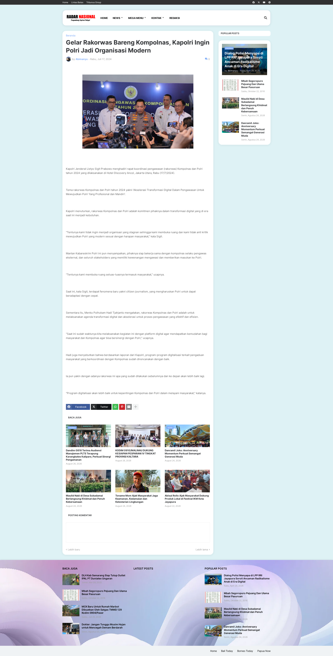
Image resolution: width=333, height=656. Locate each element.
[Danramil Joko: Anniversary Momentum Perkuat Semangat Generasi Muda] (230, 127)
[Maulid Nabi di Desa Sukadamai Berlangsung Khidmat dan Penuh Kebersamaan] (88, 481)
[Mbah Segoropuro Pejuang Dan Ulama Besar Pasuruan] (230, 85)
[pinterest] (269, 2)
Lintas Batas (77, 2)
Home (65, 2)
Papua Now (264, 650)
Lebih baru (74, 549)
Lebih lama (202, 549)
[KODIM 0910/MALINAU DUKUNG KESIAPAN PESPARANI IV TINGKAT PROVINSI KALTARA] (137, 436)
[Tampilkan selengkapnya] (136, 407)
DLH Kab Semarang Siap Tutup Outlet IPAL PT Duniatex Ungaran (103, 577)
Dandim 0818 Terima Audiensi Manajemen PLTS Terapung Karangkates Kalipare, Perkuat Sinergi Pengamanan (88, 455)
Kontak (156, 17)
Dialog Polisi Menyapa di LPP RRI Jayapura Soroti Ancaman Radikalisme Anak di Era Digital (247, 578)
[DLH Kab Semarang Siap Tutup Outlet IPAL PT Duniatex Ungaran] (70, 579)
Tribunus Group (93, 2)
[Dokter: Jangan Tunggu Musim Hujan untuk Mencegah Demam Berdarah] (70, 628)
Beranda (70, 35)
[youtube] (264, 2)
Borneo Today (245, 650)
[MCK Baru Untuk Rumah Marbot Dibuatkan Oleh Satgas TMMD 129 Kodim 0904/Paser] (70, 610)
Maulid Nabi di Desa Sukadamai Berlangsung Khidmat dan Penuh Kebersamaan (85, 498)
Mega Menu (135, 17)
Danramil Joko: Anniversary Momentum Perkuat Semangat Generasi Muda (183, 453)
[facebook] (254, 2)
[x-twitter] (259, 2)
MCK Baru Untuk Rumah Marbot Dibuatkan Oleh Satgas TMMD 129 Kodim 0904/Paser (102, 609)
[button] (266, 18)
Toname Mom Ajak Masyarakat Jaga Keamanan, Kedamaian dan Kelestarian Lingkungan (136, 498)
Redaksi (174, 17)
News (116, 17)
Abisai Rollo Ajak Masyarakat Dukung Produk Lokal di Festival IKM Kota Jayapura (187, 498)
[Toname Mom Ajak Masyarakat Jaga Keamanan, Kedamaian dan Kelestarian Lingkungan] (137, 481)
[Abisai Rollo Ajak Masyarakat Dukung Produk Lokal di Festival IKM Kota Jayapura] (187, 481)
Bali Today (227, 650)
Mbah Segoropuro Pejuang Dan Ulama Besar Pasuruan (252, 84)
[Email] (129, 407)
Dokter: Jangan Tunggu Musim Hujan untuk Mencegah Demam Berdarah (104, 626)
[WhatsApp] (115, 407)
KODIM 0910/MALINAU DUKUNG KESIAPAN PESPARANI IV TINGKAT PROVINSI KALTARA (135, 453)
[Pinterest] (122, 407)
